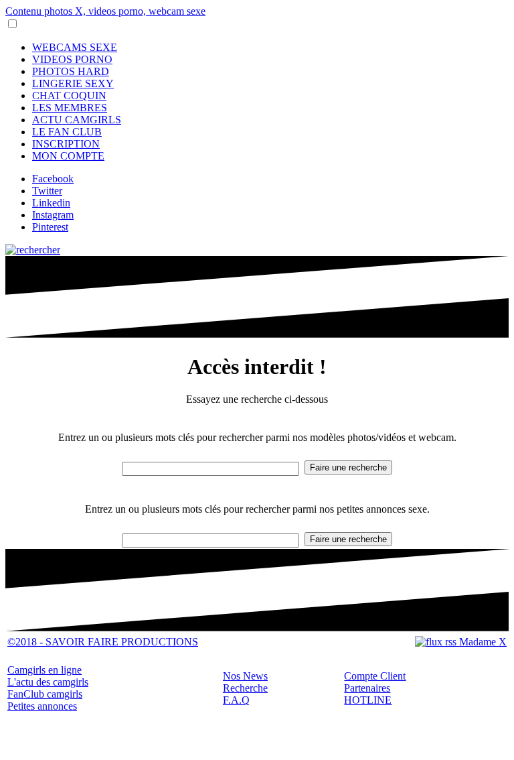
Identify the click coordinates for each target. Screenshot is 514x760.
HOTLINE (368, 700)
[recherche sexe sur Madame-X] (32, 249)
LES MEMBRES (69, 107)
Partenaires (367, 688)
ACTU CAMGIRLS (76, 119)
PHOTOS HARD (70, 71)
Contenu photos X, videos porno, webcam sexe (105, 11)
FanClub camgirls (44, 694)
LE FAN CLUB (67, 131)
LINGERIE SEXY (73, 83)
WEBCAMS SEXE (74, 47)
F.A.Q (236, 700)
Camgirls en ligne (44, 670)
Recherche (245, 688)
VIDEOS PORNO (72, 59)
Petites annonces (42, 706)
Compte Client (375, 676)
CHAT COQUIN (69, 95)
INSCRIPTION (66, 143)
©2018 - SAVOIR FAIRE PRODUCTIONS (102, 641)
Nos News (245, 676)
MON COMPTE (68, 156)
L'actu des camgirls (47, 682)
